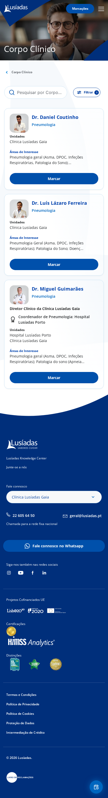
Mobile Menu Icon (102, 8)
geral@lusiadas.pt (86, 515)
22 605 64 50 (24, 515)
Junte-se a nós (16, 467)
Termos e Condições (21, 694)
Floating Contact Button (97, 787)
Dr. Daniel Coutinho (55, 117)
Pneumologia (43, 124)
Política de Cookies (20, 713)
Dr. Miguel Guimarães (57, 289)
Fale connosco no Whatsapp (58, 545)
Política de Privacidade (22, 704)
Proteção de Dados (20, 723)
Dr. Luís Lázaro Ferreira (59, 203)
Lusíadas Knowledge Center (26, 458)
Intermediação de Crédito (25, 732)
